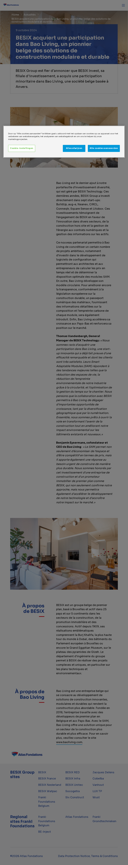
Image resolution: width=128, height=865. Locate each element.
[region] (64, 142)
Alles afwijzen (74, 148)
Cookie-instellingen (21, 148)
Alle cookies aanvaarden (104, 148)
